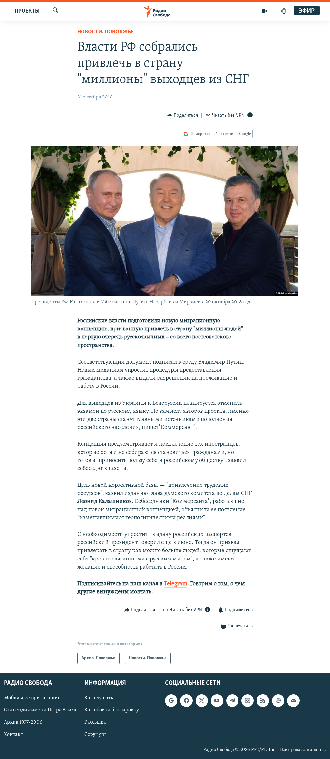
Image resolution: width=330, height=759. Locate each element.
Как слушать (98, 697)
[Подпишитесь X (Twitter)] (202, 700)
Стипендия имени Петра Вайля (40, 710)
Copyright (95, 734)
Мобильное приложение (32, 697)
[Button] (182, 115)
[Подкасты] (278, 700)
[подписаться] (293, 700)
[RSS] (263, 700)
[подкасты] (284, 11)
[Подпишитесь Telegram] (232, 700)
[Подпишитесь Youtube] (217, 700)
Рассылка (95, 722)
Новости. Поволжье (105, 32)
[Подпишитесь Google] (171, 700)
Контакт (13, 734)
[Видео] (264, 11)
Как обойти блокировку (111, 710)
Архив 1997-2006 (23, 722)
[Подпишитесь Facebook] (186, 700)
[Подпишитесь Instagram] (247, 700)
